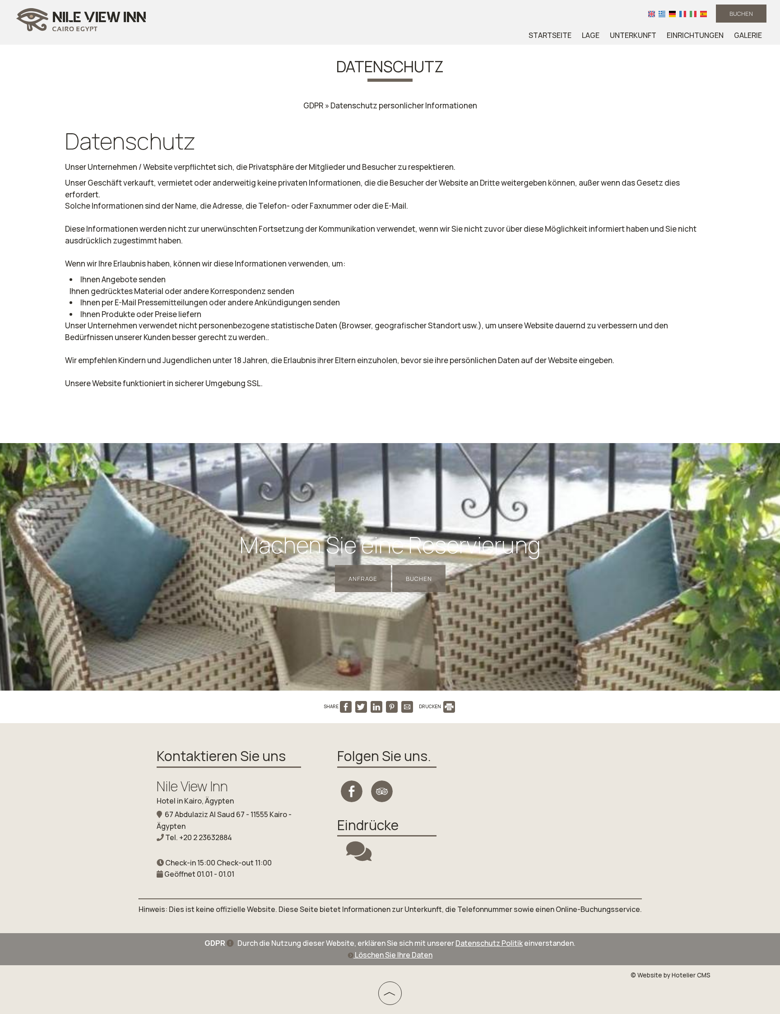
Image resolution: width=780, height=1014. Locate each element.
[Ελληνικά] (662, 13)
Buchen (741, 13)
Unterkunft (633, 35)
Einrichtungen (695, 35)
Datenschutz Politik (489, 943)
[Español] (703, 13)
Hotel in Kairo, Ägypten (195, 801)
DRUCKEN (430, 706)
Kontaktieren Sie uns (221, 756)
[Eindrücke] (359, 857)
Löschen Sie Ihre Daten (392, 955)
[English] (651, 13)
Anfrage (362, 579)
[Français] (682, 13)
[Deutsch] (672, 13)
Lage (590, 35)
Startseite (550, 35)
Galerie (748, 35)
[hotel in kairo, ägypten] (81, 19)
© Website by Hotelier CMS (670, 975)
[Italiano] (693, 13)
